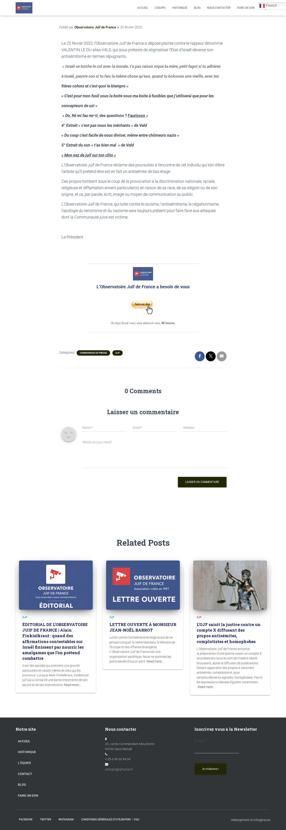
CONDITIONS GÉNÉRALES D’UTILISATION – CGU (110, 819)
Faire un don (28, 795)
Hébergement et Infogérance (250, 820)
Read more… (72, 685)
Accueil (142, 7)
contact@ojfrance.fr (119, 769)
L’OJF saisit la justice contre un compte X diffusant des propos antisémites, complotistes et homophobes (229, 633)
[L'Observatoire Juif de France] (24, 7)
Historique (179, 7)
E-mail (200, 741)
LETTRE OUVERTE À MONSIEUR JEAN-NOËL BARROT (142, 627)
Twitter (45, 819)
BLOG (197, 7)
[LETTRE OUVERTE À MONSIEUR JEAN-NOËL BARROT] (143, 584)
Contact (25, 774)
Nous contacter (218, 7)
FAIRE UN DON (246, 7)
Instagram (66, 819)
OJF (118, 353)
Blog (22, 784)
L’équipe (160, 7)
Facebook (26, 819)
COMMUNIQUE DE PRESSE (93, 353)
